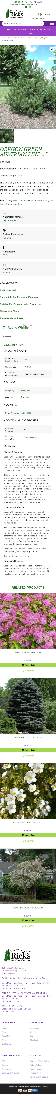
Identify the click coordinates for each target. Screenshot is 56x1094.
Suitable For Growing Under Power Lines (21, 304)
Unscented (26, 413)
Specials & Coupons (10, 1073)
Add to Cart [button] (30, 665)
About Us (28, 29)
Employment (7, 1069)
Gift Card (28, 34)
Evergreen (25, 391)
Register (45, 14)
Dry (4, 220)
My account (35, 14)
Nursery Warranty (37, 1069)
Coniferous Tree (14, 204)
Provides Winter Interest (13, 318)
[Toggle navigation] (52, 24)
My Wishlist (36, 19)
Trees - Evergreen (33, 38)
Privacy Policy (35, 1073)
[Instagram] (30, 7)
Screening (33, 437)
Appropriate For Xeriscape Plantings (19, 297)
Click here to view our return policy (24, 4)
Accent (25, 437)
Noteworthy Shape (10, 311)
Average (11, 220)
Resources (42, 29)
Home (8, 29)
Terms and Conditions (39, 1077)
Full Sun (7, 238)
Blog (4, 1040)
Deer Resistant (8, 290)
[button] (51, 49)
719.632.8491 (20, 2)
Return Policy (35, 1065)
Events (5, 1065)
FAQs (4, 1061)
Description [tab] (6, 336)
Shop (4, 1032)
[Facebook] (26, 7)
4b (26, 360)
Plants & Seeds (14, 38)
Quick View (29, 671)
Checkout (34, 1040)
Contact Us (6, 1044)
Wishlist (33, 1032)
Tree (20, 200)
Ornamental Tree (33, 200)
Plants (23, 38)
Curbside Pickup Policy (39, 1061)
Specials (17, 29)
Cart (31, 1036)
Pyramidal (25, 397)
